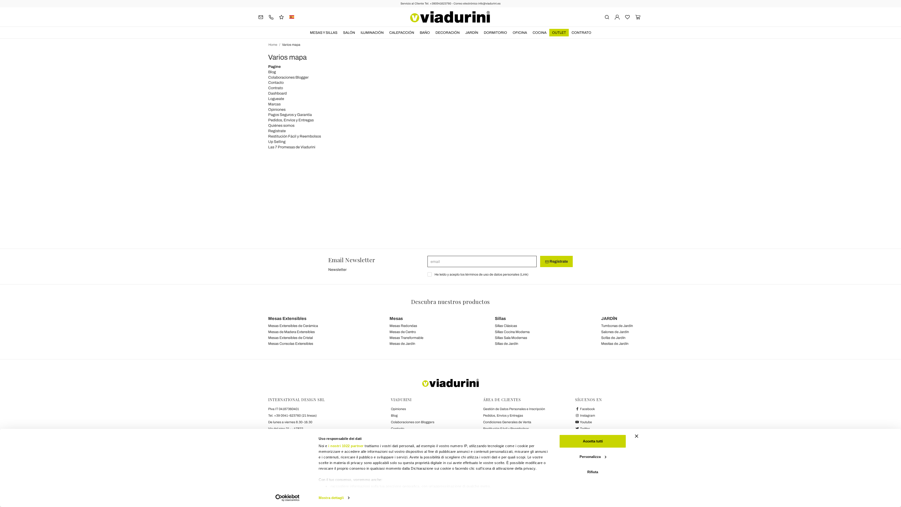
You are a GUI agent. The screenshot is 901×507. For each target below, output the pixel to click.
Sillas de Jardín (506, 344)
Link (524, 274)
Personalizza (590, 457)
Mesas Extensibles (287, 318)
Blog (272, 72)
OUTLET (559, 33)
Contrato (581, 33)
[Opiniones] (281, 16)
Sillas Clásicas (506, 326)
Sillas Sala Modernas (511, 338)
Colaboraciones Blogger (288, 77)
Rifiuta (592, 472)
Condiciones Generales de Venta (507, 422)
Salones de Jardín (615, 332)
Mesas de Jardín (402, 344)
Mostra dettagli (331, 498)
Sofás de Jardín (613, 338)
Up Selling (277, 142)
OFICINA (520, 33)
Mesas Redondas (403, 326)
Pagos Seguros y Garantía (290, 115)
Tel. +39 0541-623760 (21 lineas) (292, 415)
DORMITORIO (495, 33)
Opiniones (277, 109)
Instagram (587, 415)
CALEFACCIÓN (401, 33)
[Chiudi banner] (636, 436)
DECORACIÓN (447, 33)
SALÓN (349, 33)
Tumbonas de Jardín (617, 326)
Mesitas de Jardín (614, 344)
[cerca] (606, 16)
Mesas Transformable (406, 338)
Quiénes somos (281, 125)
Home (272, 44)
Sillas (500, 318)
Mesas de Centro (402, 332)
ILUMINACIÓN (372, 33)
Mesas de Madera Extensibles (291, 332)
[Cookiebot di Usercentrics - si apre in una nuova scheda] (287, 497)
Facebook (587, 409)
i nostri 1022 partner (346, 446)
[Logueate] (617, 16)
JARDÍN (471, 33)
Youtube (585, 422)
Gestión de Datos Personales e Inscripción (514, 409)
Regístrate (558, 261)
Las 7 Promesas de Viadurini (291, 147)
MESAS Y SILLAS (323, 33)
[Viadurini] (450, 17)
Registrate (277, 131)
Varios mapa (291, 44)
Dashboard (277, 93)
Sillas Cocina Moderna (512, 332)
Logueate (276, 99)
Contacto (276, 82)
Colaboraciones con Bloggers (412, 422)
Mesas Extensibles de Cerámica (293, 326)
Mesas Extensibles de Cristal (290, 338)
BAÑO (425, 33)
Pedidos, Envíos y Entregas (291, 120)
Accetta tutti (593, 441)
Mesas (396, 318)
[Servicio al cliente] (271, 16)
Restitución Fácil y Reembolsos (294, 136)
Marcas (274, 104)
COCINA (539, 33)
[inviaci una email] (260, 16)
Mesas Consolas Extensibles (290, 344)
